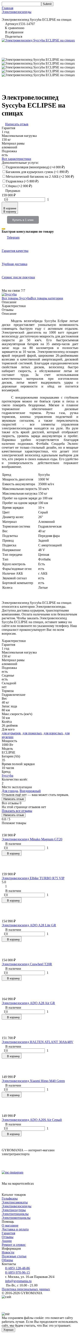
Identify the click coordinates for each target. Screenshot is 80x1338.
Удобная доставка (14, 264)
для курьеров (11, 733)
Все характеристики (16, 159)
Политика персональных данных (26, 1289)
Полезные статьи (14, 1256)
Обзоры (7, 1260)
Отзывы (7, 1237)
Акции (7, 1241)
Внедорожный (30, 791)
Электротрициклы (15, 1214)
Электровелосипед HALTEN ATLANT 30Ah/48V (37, 1042)
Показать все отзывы (17, 811)
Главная (7, 8)
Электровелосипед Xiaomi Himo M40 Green (33, 1081)
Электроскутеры (14, 1210)
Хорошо (8, 1329)
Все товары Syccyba (16, 298)
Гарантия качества (15, 251)
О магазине (10, 1225)
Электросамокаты (15, 1202)
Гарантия (8, 1233)
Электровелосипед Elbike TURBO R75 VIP (33, 878)
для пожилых (32, 733)
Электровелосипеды (16, 12)
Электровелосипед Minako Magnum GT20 (32, 839)
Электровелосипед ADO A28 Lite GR (29, 925)
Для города (10, 791)
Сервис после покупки (18, 277)
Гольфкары (10, 1198)
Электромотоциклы (16, 1218)
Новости (8, 1252)
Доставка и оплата (15, 1229)
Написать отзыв (13, 799)
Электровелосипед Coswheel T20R (27, 964)
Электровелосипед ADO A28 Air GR (28, 1003)
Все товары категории (47, 298)
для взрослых (53, 733)
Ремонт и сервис (14, 1244)
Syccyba (7, 775)
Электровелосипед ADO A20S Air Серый (32, 1120)
